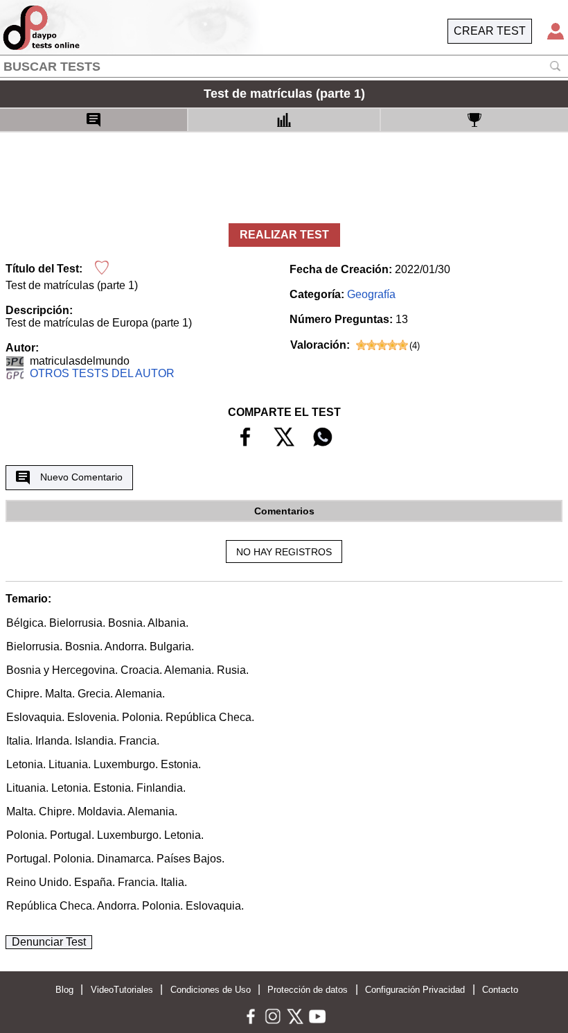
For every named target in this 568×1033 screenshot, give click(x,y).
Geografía (371, 294)
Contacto (500, 989)
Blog (64, 989)
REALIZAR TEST (284, 235)
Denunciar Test (49, 942)
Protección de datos (307, 989)
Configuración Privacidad (415, 989)
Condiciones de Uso (210, 989)
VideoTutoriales (122, 989)
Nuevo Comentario (81, 477)
